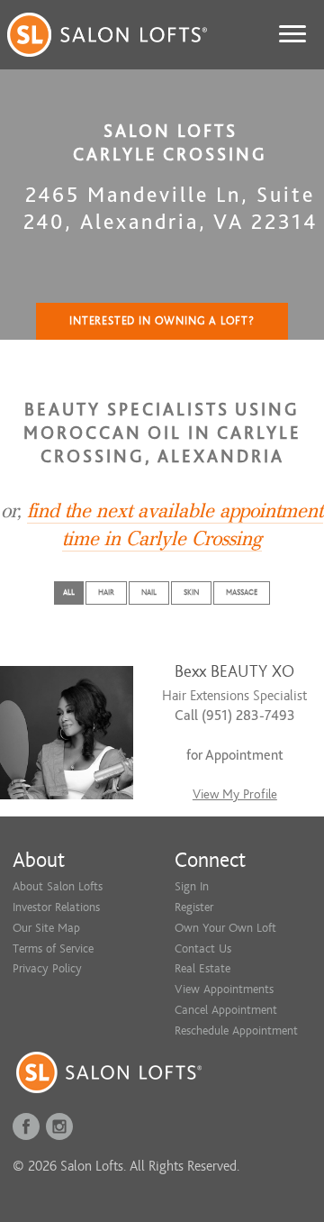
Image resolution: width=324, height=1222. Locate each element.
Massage (241, 592)
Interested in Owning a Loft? (162, 321)
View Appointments (224, 989)
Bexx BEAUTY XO (234, 671)
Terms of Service (53, 948)
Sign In (192, 886)
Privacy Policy (47, 968)
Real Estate (202, 968)
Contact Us (203, 948)
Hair (106, 592)
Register (194, 907)
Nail (149, 592)
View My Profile (235, 794)
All (69, 592)
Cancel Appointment (226, 1010)
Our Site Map (46, 928)
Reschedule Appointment (236, 1030)
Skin (191, 592)
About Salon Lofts (58, 886)
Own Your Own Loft (225, 928)
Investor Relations (56, 907)
